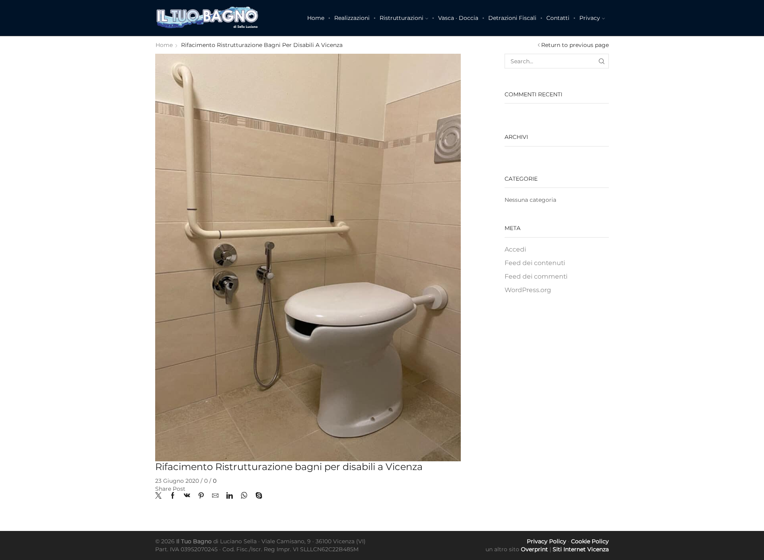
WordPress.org (528, 290)
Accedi (515, 249)
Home (315, 17)
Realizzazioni (352, 17)
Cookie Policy (590, 541)
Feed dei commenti (536, 276)
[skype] (256, 496)
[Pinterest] (201, 496)
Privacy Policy (546, 541)
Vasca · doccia (458, 17)
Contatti (557, 17)
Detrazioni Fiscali (512, 17)
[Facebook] (173, 496)
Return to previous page (575, 45)
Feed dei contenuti (535, 263)
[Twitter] (160, 496)
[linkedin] (229, 496)
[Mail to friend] (215, 496)
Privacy (589, 17)
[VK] (187, 496)
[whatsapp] (244, 496)
